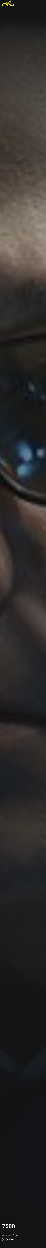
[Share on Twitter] (8, 1239)
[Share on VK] (12, 1239)
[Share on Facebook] (3, 1239)
